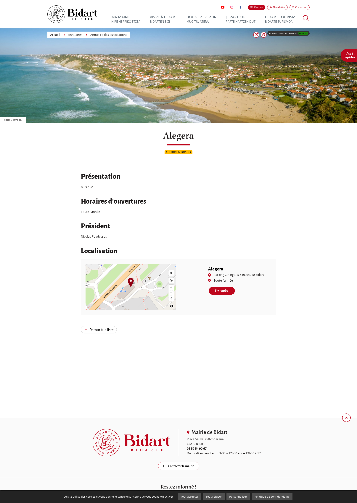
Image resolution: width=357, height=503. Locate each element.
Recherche (306, 18)
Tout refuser (214, 496)
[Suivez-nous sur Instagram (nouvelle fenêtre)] (231, 7)
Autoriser (303, 33)
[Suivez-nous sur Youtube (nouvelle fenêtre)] (222, 7)
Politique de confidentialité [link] (272, 496)
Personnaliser (238, 496)
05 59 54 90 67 (197, 449)
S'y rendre (225, 290)
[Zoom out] (171, 293)
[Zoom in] (171, 287)
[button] (264, 35)
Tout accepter (189, 496)
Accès (349, 55)
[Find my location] (171, 280)
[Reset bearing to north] (171, 298)
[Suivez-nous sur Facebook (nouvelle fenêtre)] (240, 7)
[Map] (131, 287)
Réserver (258, 7)
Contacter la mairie (181, 466)
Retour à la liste (102, 330)
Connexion (301, 7)
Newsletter (280, 7)
